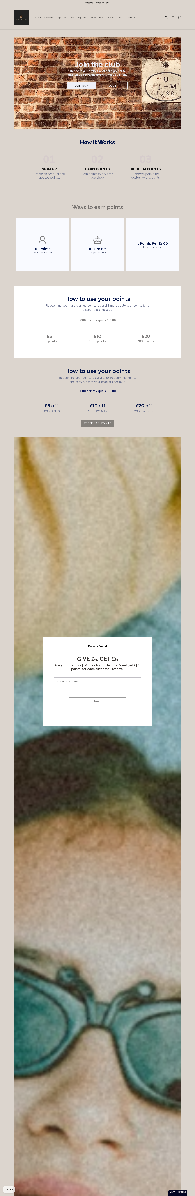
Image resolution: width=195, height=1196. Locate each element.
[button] (166, 17)
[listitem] (42, 244)
